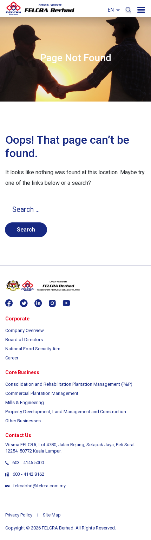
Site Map (52, 515)
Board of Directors (24, 339)
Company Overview (24, 330)
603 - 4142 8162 (28, 474)
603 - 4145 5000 (28, 462)
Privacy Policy (18, 515)
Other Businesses (23, 420)
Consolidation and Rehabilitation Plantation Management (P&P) (68, 384)
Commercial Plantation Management (41, 393)
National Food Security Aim (32, 348)
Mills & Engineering (24, 402)
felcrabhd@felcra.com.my (39, 485)
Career (11, 357)
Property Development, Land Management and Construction (65, 411)
